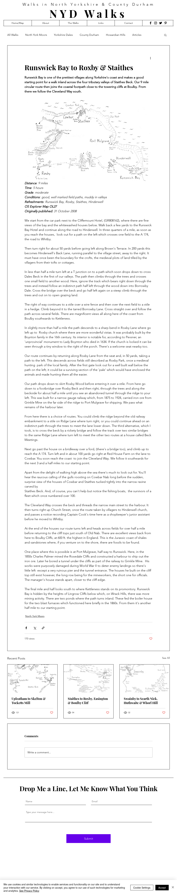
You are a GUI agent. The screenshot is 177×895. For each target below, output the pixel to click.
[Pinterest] (165, 23)
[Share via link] (43, 628)
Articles (136, 34)
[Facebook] (150, 23)
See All (166, 657)
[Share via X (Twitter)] (34, 628)
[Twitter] (160, 23)
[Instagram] (155, 23)
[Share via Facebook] (26, 628)
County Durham (89, 34)
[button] (165, 35)
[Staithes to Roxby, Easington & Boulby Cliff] (89, 678)
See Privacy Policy (29, 890)
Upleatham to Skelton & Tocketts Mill (29, 701)
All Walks (12, 34)
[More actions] (150, 58)
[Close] (173, 887)
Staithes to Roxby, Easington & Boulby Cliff (88, 701)
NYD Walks (88, 13)
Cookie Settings (141, 887)
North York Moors (36, 34)
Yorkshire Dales (63, 34)
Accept (162, 887)
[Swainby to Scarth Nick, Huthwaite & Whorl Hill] (145, 678)
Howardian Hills (115, 34)
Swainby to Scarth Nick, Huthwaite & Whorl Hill (141, 701)
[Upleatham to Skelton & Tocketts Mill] (32, 678)
